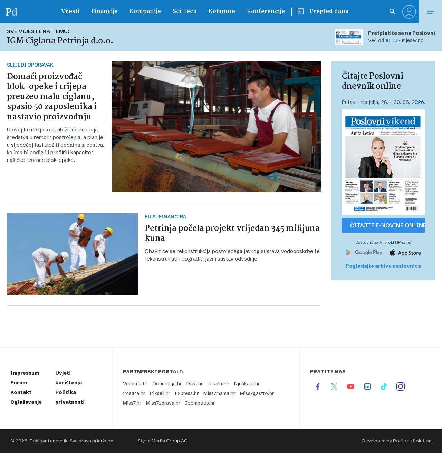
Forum (18, 383)
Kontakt (20, 392)
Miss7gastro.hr (257, 393)
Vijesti (70, 11)
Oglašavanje (26, 402)
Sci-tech (185, 11)
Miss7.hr (132, 403)
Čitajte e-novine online (387, 225)
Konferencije (266, 11)
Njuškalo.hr (247, 384)
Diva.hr (194, 384)
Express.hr (187, 393)
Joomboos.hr (200, 403)
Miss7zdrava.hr (163, 403)
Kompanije (145, 11)
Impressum (24, 373)
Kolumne (222, 11)
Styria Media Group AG (163, 440)
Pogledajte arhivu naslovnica (383, 266)
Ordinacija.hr (167, 384)
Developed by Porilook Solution (397, 440)
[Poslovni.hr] (11, 11)
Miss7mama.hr (219, 393)
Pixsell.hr (160, 393)
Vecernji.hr (135, 384)
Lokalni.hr (218, 384)
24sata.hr (134, 393)
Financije (104, 11)
